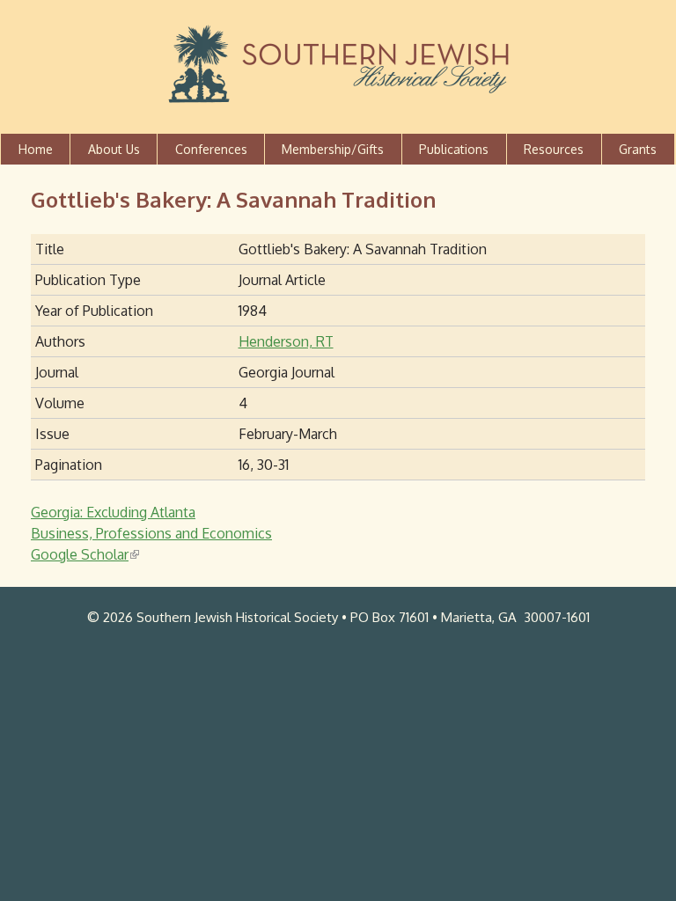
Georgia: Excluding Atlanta (113, 512)
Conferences (211, 149)
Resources (554, 149)
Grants (638, 149)
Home (35, 149)
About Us (114, 149)
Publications (454, 149)
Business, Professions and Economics (151, 533)
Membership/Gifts (333, 149)
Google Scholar (83, 554)
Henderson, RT (286, 341)
